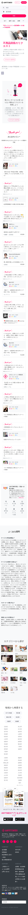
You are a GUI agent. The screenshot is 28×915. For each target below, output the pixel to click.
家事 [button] (19, 21)
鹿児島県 (19, 777)
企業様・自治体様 (20, 866)
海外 (20, 782)
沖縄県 (20, 780)
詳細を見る (21, 497)
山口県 (6, 775)
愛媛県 (20, 757)
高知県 (20, 760)
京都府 (17, 721)
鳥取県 (6, 765)
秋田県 (6, 736)
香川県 (6, 780)
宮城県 (6, 734)
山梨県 (20, 734)
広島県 (6, 772)
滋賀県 (20, 749)
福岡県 (20, 762)
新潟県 (6, 754)
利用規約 (4, 852)
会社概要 (4, 849)
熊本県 (20, 770)
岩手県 (6, 731)
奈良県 (6, 760)
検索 (14, 15)
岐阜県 (20, 739)
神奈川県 (8, 717)
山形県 (6, 739)
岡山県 (6, 770)
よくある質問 (5, 869)
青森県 (6, 729)
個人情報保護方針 (7, 859)
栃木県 (6, 746)
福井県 (20, 731)
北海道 (6, 726)
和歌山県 (5, 762)
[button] (6, 503)
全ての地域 (9, 713)
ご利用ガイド (5, 866)
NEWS (17, 852)
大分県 (20, 772)
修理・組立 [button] (12, 21)
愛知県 (20, 744)
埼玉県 (17, 717)
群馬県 (6, 749)
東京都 (18, 713)
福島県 (6, 741)
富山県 (20, 726)
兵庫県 (6, 757)
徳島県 (6, 777)
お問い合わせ (5, 871)
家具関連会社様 (19, 869)
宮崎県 (20, 775)
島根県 (6, 767)
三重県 (20, 746)
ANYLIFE (17, 849)
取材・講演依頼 (19, 871)
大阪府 (9, 721)
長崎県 (20, 767)
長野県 (20, 736)
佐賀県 (20, 765)
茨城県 (6, 744)
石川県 (20, 729)
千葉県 (6, 751)
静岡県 (20, 741)
